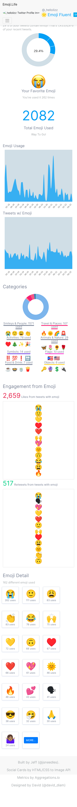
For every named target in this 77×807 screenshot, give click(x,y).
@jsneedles (48, 762)
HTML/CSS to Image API (51, 770)
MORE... (31, 740)
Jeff (34, 762)
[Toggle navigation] (7, 20)
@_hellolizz (50, 10)
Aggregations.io (47, 777)
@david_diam (53, 785)
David (36, 785)
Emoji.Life (10, 4)
